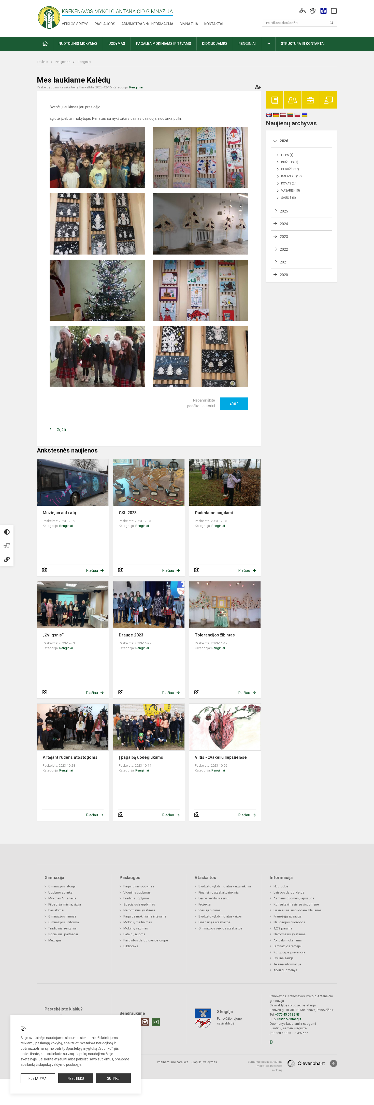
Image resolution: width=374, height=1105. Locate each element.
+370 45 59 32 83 (287, 1014)
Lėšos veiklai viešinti (213, 898)
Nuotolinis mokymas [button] (78, 44)
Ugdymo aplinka (60, 892)
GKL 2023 (128, 512)
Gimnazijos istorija (62, 886)
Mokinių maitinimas (137, 922)
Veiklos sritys (75, 24)
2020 (284, 275)
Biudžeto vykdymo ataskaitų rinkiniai (225, 886)
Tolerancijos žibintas (215, 635)
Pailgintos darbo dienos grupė (145, 940)
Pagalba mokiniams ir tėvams (144, 916)
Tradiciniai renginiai (62, 928)
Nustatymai (37, 1078)
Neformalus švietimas (139, 910)
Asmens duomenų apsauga (294, 898)
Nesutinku (76, 1078)
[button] (302, 11)
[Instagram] (145, 1022)
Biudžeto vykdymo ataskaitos (220, 916)
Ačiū (234, 404)
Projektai (204, 904)
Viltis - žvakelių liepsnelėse (221, 757)
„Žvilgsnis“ (53, 635)
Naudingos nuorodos (289, 922)
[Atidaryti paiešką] (331, 22)
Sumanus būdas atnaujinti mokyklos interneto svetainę (265, 1066)
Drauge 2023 (131, 635)
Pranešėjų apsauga (287, 916)
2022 (284, 249)
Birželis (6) (289, 162)
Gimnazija (189, 24)
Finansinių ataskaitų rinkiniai (218, 892)
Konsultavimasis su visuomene (296, 904)
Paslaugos (105, 24)
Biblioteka (130, 946)
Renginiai (84, 62)
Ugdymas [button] (116, 44)
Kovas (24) (289, 183)
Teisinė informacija (287, 964)
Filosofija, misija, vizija (64, 904)
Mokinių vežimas (135, 928)
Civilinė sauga (284, 958)
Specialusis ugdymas (139, 904)
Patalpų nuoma (134, 934)
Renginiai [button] (247, 44)
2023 (284, 237)
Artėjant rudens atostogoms (70, 757)
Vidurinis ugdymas (137, 892)
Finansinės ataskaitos (214, 922)
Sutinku (113, 1078)
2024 (284, 224)
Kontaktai (213, 24)
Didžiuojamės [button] (214, 44)
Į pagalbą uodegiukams (141, 757)
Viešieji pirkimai (209, 910)
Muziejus (55, 940)
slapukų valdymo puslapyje (59, 1064)
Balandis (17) (291, 176)
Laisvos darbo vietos (289, 892)
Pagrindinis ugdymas (138, 886)
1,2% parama (283, 928)
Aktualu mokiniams (288, 940)
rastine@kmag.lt (289, 1019)
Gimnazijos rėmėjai (287, 946)
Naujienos (63, 62)
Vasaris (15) (290, 190)
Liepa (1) (287, 155)
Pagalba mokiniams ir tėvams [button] (163, 44)
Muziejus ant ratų (59, 512)
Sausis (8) (288, 197)
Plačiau (92, 570)
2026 (284, 141)
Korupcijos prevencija (289, 952)
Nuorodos (281, 886)
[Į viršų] (333, 1063)
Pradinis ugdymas (136, 898)
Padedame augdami (214, 512)
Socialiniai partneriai (63, 934)
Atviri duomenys (285, 970)
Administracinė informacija (147, 24)
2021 (284, 262)
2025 (284, 211)
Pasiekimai (56, 910)
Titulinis (43, 62)
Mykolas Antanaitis (62, 898)
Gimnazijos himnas (62, 916)
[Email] (156, 1022)
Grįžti (61, 429)
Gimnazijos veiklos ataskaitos (220, 928)
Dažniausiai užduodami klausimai (298, 910)
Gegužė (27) (290, 169)
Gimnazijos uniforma (63, 922)
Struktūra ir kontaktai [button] (303, 44)
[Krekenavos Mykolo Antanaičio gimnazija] (49, 17)
